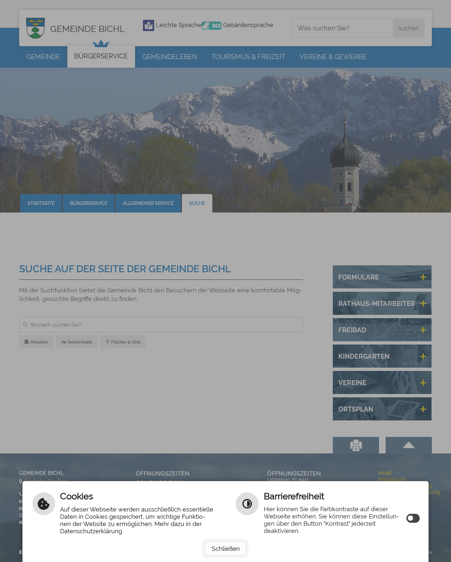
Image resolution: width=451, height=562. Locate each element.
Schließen (226, 548)
